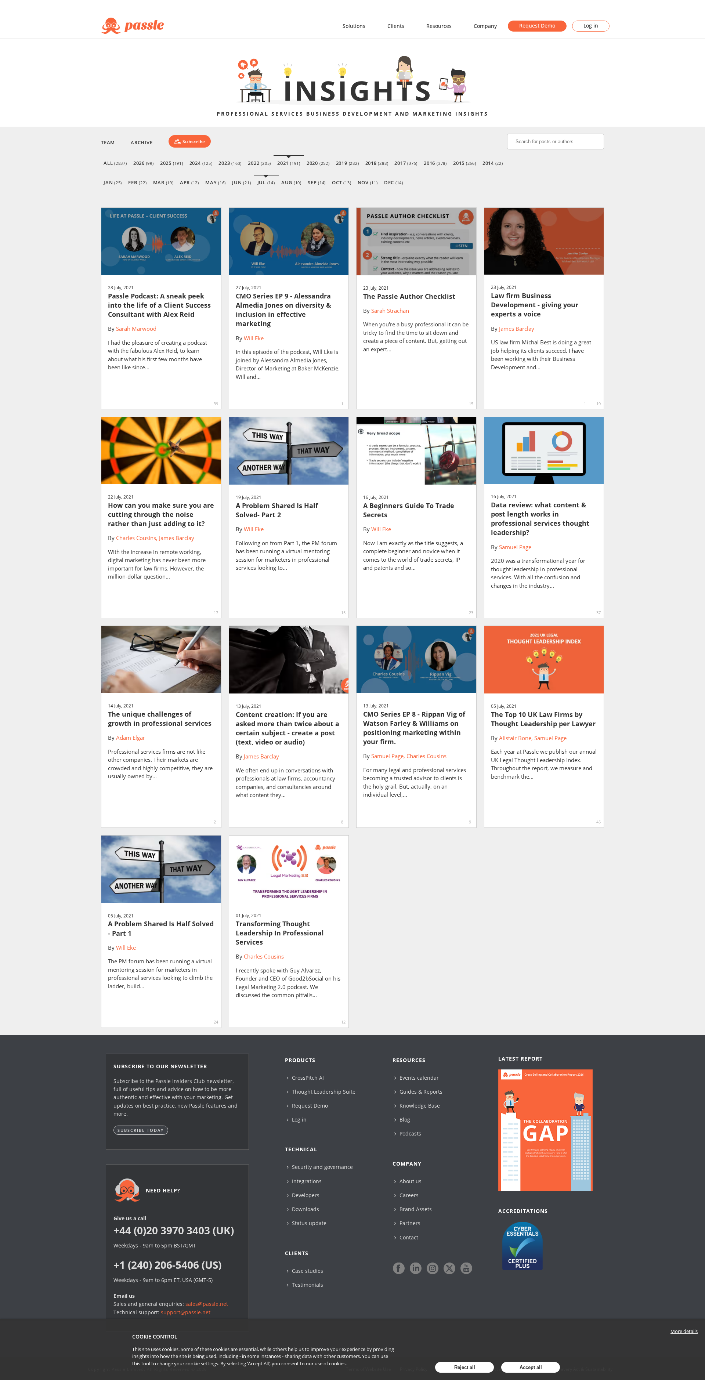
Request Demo (537, 25)
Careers (408, 1195)
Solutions (354, 25)
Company (485, 25)
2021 (288, 163)
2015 (464, 163)
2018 (376, 163)
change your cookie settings (187, 1363)
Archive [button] (141, 142)
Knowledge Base (419, 1105)
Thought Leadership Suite (322, 1091)
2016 (435, 163)
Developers (304, 1195)
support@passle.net (185, 1312)
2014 (492, 163)
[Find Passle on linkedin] (416, 1268)
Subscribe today (141, 1130)
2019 (347, 163)
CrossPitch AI (307, 1077)
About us (410, 1181)
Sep (317, 182)
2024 (201, 163)
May (215, 182)
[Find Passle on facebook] (399, 1268)
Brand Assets (415, 1209)
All (115, 163)
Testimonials (306, 1284)
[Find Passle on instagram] (432, 1268)
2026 (143, 163)
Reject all (464, 1367)
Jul (266, 182)
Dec (393, 182)
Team (108, 142)
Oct (341, 182)
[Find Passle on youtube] (466, 1268)
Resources (439, 25)
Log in (590, 25)
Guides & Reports (420, 1091)
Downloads (304, 1209)
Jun (241, 182)
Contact (408, 1237)
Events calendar (418, 1077)
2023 (230, 163)
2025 (171, 163)
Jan (113, 182)
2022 (259, 163)
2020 (318, 163)
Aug (291, 182)
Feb (137, 182)
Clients (395, 25)
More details (684, 1331)
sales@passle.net (206, 1303)
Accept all (531, 1367)
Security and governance (321, 1166)
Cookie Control (154, 1336)
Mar (163, 182)
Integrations (306, 1181)
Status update (308, 1223)
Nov (368, 182)
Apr (189, 182)
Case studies (306, 1270)
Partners (409, 1223)
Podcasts (409, 1133)
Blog (404, 1119)
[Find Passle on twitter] (449, 1268)
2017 (405, 163)
